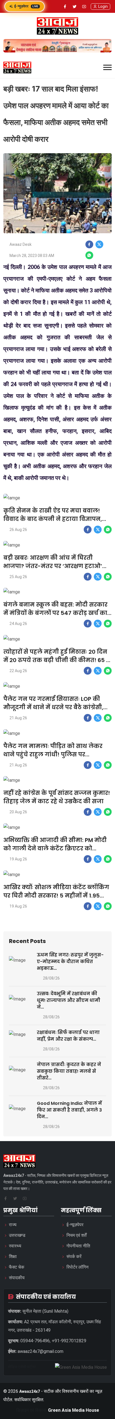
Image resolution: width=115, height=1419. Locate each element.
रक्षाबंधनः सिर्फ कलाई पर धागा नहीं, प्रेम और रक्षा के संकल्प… (68, 1035)
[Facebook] (65, 6)
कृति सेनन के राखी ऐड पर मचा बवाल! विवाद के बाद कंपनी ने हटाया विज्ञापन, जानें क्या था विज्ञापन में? (52, 519)
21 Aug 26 (18, 718)
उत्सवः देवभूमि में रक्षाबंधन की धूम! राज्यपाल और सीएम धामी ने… (68, 1000)
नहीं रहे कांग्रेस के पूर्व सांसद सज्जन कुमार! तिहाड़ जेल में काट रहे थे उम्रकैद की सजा (56, 797)
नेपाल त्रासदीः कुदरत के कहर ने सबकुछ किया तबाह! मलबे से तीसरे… (69, 1071)
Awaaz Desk (20, 244)
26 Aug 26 (18, 529)
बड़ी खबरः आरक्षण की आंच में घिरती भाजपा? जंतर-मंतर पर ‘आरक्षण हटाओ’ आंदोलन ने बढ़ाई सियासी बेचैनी (52, 566)
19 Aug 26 (18, 859)
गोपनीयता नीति (78, 1246)
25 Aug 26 (18, 576)
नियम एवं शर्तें (76, 1235)
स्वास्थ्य (15, 1246)
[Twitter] (74, 6)
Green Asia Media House (73, 1410)
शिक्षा (13, 1256)
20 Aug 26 (18, 812)
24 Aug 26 (18, 623)
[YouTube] (84, 6)
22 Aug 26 (18, 670)
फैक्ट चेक (16, 1267)
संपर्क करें (74, 1256)
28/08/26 (51, 978)
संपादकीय (17, 1277)
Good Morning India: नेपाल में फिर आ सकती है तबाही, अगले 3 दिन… (69, 1110)
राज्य (12, 1224)
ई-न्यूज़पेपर (26, 6)
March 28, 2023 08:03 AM (31, 255)
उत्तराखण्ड (17, 1235)
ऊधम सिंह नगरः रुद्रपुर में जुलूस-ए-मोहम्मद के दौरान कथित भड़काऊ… (70, 961)
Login (103, 6)
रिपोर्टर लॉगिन (77, 1267)
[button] (107, 67)
